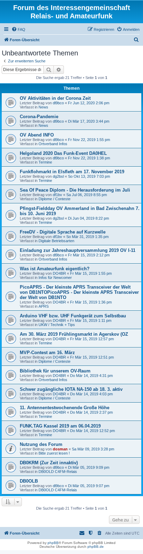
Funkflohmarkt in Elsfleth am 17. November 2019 (72, 171)
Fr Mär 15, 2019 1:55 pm (91, 273)
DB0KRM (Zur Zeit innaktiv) (49, 462)
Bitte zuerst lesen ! (54, 453)
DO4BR (59, 273)
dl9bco (58, 103)
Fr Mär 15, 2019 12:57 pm (92, 339)
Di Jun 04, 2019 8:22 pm (88, 218)
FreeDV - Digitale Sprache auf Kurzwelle (63, 232)
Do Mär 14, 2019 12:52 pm (92, 431)
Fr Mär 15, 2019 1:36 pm (91, 302)
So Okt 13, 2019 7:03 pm (89, 176)
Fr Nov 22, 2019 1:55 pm (89, 140)
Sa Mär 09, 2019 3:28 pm (93, 449)
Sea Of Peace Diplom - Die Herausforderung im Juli (75, 190)
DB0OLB (29, 481)
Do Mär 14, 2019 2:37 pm (91, 412)
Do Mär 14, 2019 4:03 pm (91, 394)
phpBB (53, 543)
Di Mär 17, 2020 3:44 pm (88, 121)
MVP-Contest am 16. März (47, 352)
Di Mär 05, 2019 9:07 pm (88, 486)
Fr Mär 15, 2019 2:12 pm (89, 255)
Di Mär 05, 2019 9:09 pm (88, 467)
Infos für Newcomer (55, 277)
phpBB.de (95, 546)
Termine (45, 162)
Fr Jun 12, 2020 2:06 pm (88, 103)
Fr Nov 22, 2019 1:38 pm (89, 158)
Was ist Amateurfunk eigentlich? (55, 268)
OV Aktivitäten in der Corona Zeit (55, 98)
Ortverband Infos (53, 144)
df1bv (57, 195)
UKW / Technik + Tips (57, 325)
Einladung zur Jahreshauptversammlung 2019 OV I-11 (77, 250)
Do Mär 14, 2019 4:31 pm (91, 375)
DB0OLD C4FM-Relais (58, 471)
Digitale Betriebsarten (56, 241)
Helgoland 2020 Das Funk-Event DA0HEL (63, 153)
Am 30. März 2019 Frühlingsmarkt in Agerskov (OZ (74, 334)
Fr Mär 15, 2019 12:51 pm (92, 357)
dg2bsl (58, 176)
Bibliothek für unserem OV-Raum (55, 370)
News (43, 107)
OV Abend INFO (37, 135)
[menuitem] (18, 29)
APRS (44, 306)
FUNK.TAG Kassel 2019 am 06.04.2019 (60, 426)
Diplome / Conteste (54, 199)
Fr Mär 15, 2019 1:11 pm (90, 320)
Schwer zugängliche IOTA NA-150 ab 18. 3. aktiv (71, 389)
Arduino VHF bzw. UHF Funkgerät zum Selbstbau (73, 315)
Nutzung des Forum (41, 444)
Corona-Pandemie (39, 116)
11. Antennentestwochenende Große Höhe (64, 407)
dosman (60, 449)
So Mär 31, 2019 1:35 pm (87, 237)
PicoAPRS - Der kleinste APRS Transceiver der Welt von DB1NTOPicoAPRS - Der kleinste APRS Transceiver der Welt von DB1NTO (79, 292)
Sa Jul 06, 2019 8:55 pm (86, 195)
